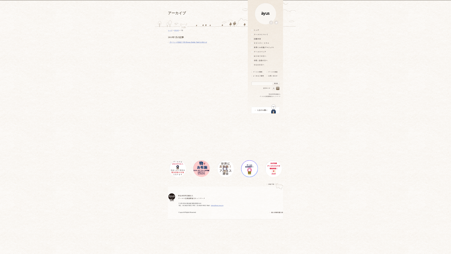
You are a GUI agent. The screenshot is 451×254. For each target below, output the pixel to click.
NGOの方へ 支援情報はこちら (265, 65)
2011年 (176, 30)
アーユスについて (265, 34)
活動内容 (265, 39)
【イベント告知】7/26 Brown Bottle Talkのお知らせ (188, 42)
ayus (265, 13)
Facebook (271, 23)
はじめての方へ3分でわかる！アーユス (265, 56)
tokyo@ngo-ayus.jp (217, 205)
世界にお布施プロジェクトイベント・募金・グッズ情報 (265, 47)
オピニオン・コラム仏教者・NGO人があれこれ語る (265, 43)
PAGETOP (270, 184)
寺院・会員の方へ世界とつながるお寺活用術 (265, 60)
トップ (265, 30)
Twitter (276, 23)
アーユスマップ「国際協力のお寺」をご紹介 (265, 52)
